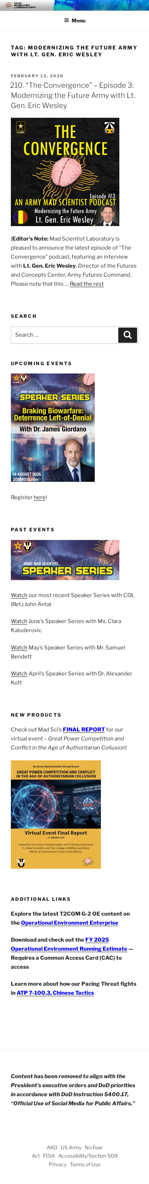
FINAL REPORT (84, 729)
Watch (19, 595)
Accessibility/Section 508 (88, 1156)
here (40, 497)
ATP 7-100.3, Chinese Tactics (55, 993)
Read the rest (87, 284)
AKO (52, 1147)
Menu (78, 20)
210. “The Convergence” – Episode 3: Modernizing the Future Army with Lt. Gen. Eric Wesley (72, 95)
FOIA (49, 1156)
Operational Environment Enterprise (69, 923)
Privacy (58, 1164)
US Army (71, 1147)
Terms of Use (85, 1164)
